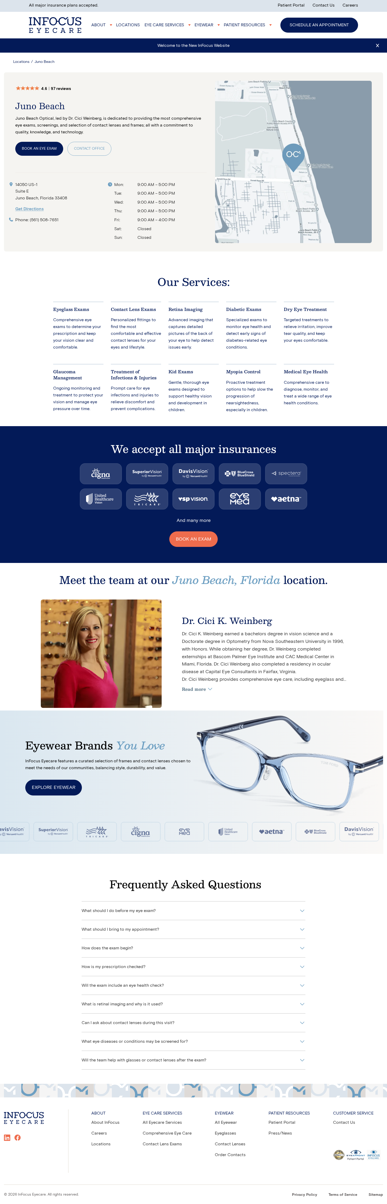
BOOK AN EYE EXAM (39, 148)
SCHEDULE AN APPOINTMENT (319, 24)
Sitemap (376, 1194)
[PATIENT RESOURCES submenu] (248, 25)
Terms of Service (343, 1194)
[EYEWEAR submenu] (208, 25)
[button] (46, 89)
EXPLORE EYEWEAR (53, 787)
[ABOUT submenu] (102, 25)
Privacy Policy (304, 1194)
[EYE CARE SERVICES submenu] (168, 25)
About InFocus (105, 1122)
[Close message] (377, 45)
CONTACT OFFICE (89, 148)
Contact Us (323, 5)
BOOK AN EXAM (193, 539)
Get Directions (29, 208)
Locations (21, 61)
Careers (350, 5)
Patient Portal (291, 5)
